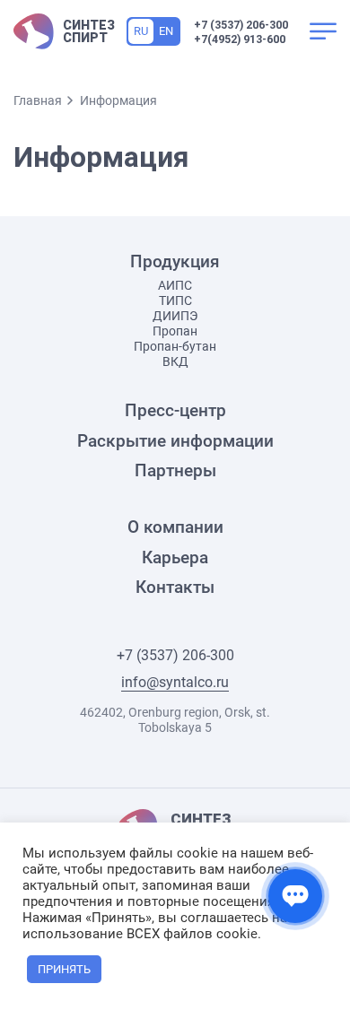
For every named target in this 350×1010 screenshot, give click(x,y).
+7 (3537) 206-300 (241, 25)
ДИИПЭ (175, 316)
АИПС (175, 285)
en (166, 31)
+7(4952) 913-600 (239, 39)
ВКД (175, 361)
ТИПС (175, 300)
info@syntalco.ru (175, 683)
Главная (37, 100)
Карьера (175, 558)
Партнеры (175, 471)
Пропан (175, 331)
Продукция (175, 262)
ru (141, 31)
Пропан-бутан (175, 346)
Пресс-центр (175, 411)
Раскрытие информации (175, 441)
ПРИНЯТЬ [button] (64, 969)
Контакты (175, 587)
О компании (175, 527)
